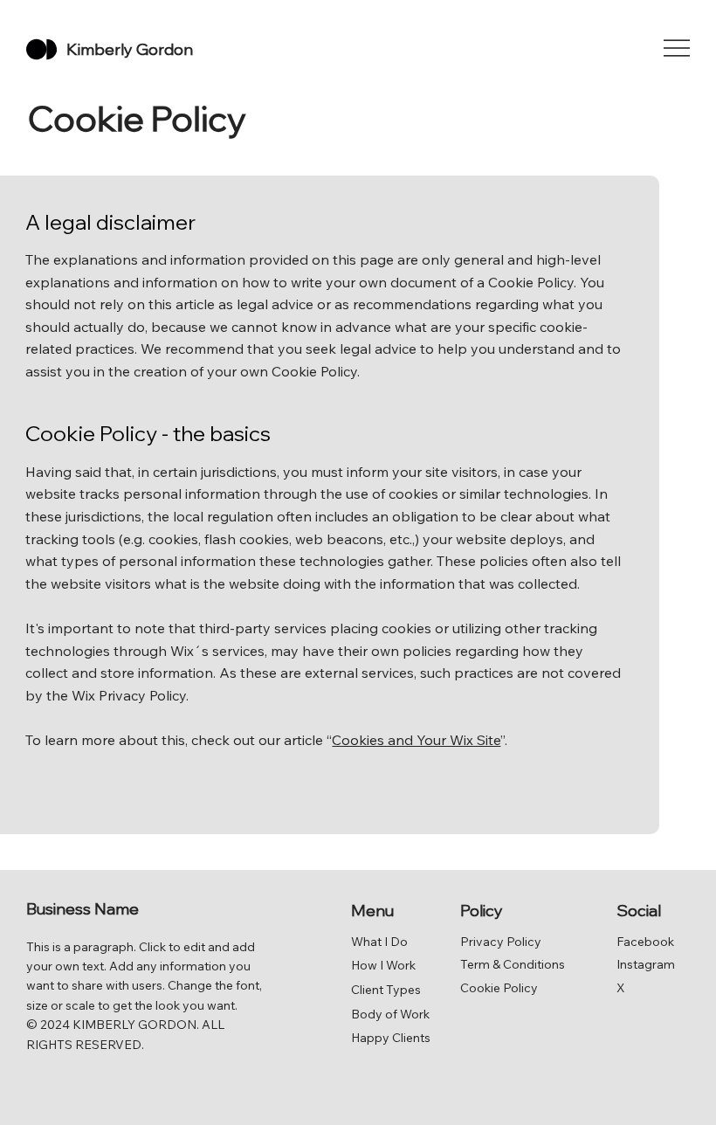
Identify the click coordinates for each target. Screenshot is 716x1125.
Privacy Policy (500, 941)
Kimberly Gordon (129, 49)
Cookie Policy (499, 988)
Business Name (82, 909)
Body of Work (390, 1014)
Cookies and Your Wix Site (416, 740)
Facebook (645, 941)
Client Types (386, 989)
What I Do (379, 941)
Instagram (645, 964)
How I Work (383, 965)
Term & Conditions (512, 964)
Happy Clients (390, 1038)
